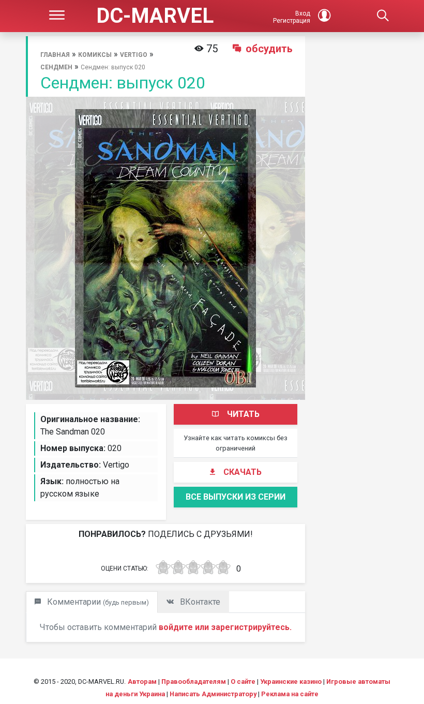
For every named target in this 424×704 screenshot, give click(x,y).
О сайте (243, 681)
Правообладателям (193, 681)
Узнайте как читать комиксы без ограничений (235, 443)
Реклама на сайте (290, 694)
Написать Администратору (213, 694)
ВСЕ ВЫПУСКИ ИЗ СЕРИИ (235, 497)
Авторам (142, 681)
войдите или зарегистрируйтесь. (225, 627)
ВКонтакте (199, 602)
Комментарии (97, 602)
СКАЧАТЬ (242, 472)
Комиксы (95, 54)
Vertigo (133, 54)
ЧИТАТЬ (243, 414)
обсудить (269, 48)
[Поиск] (382, 16)
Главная (55, 54)
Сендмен (56, 67)
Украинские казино (291, 681)
